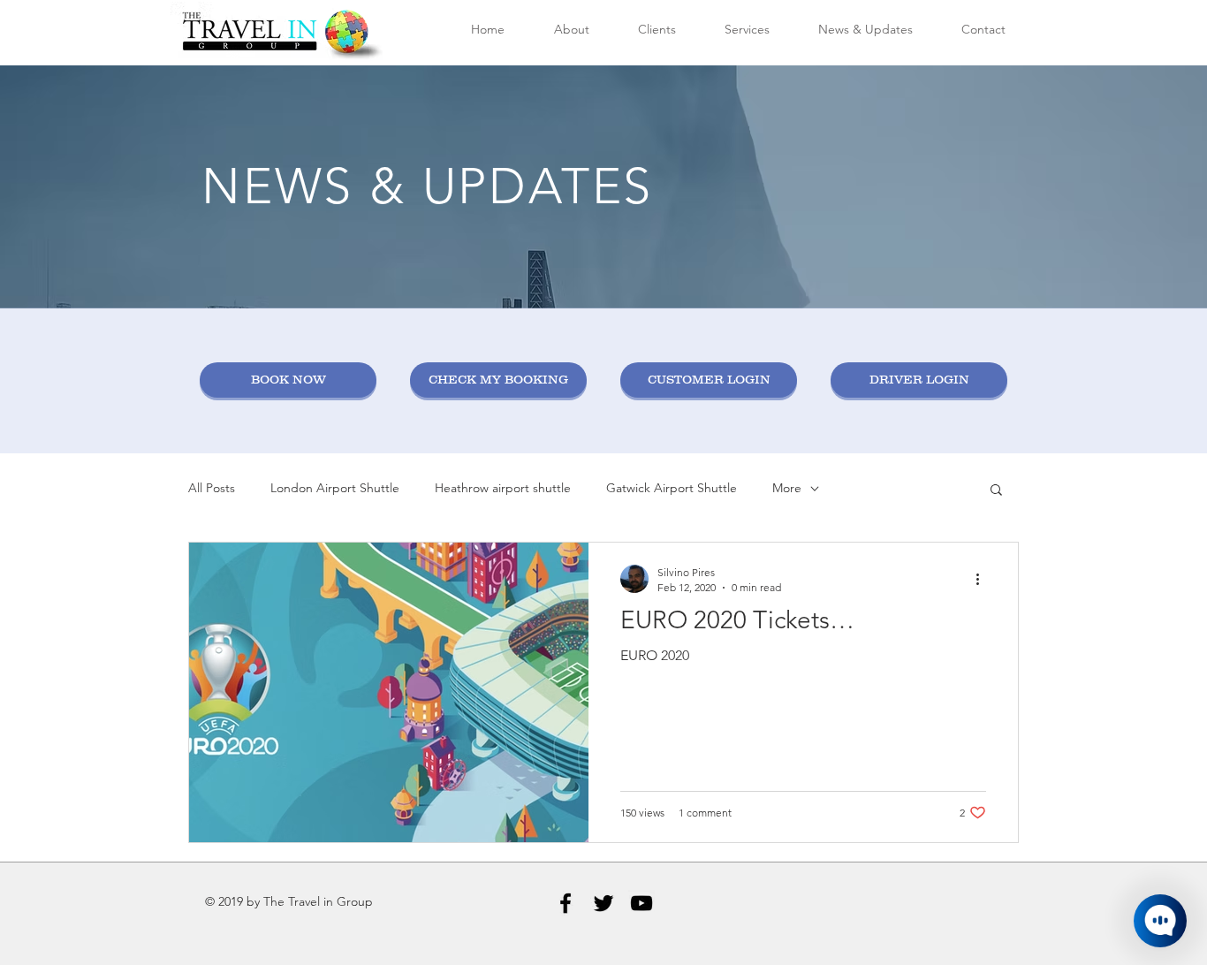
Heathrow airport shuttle (503, 488)
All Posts (211, 488)
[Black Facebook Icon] (565, 903)
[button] (996, 491)
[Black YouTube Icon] (641, 903)
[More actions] (983, 578)
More (786, 488)
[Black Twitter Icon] (603, 903)
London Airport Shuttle (334, 488)
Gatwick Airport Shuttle (671, 488)
